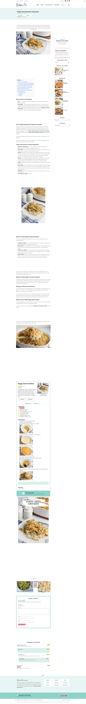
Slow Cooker (65, 682)
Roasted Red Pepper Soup (65, 83)
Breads (48, 682)
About (42, 4)
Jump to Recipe (20, 15)
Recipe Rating (20, 604)
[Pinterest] (65, 1)
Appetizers (47, 680)
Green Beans (40, 305)
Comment (20, 607)
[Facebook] (67, 1)
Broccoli (45, 305)
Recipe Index (49, 4)
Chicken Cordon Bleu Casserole (65, 101)
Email (19, 620)
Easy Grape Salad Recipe (66, 70)
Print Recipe (27, 15)
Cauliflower (35, 305)
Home (37, 4)
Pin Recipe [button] (30, 399)
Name (19, 616)
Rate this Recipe (43, 395)
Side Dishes (56, 682)
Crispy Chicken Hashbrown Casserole (36, 132)
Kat (22, 13)
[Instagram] (69, 1)
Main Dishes (35, 578)
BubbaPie (21, 5)
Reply (48, 654)
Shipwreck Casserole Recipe (66, 92)
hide (22, 80)
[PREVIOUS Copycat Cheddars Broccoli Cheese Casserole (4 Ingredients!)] (24, 586)
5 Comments (25, 13)
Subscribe (56, 4)
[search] (69, 5)
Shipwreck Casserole (45, 107)
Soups (65, 680)
